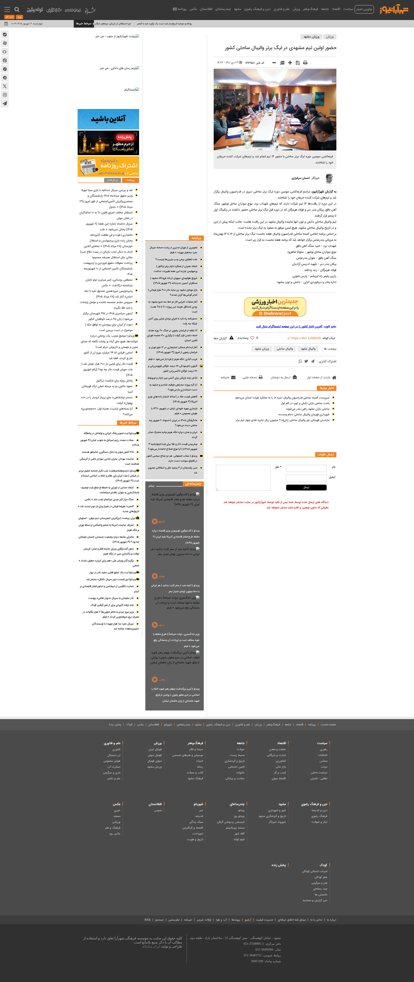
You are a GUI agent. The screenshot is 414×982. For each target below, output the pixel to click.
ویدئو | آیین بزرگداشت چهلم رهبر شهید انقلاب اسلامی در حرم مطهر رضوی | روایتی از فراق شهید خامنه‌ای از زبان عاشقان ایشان (175, 695)
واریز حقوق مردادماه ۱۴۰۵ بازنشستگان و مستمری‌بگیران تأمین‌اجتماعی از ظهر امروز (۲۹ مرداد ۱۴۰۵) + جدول (106, 201)
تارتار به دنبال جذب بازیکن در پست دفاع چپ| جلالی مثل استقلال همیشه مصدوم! (106, 255)
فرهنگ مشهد (195, 778)
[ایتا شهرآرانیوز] (5, 60)
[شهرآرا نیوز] (394, 8)
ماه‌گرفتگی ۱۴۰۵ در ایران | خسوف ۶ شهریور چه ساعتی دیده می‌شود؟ (173, 423)
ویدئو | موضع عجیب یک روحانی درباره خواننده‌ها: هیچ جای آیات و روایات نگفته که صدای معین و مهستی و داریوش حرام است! (109, 342)
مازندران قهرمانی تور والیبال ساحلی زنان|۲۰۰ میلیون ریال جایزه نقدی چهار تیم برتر (282, 420)
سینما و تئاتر (196, 749)
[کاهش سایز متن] (272, 64)
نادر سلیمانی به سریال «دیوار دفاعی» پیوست (111, 598)
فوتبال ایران (155, 749)
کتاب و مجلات (195, 772)
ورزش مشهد (311, 36)
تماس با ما (316, 920)
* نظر (278, 467)
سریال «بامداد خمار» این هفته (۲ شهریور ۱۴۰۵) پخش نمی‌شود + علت (109, 227)
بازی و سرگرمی (111, 772)
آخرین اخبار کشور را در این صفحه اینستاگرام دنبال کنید (289, 326)
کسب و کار (280, 772)
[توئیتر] (306, 361)
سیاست (348, 9)
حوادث (241, 749)
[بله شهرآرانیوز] (5, 34)
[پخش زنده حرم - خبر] (108, 143)
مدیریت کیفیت (264, 920)
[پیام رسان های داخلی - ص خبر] (108, 76)
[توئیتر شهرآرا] (5, 86)
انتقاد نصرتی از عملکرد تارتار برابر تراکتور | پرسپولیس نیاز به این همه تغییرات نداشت (175, 268)
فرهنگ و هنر (112, 828)
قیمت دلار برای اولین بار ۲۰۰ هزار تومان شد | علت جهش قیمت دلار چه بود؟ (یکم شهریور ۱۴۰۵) (107, 370)
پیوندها (236, 920)
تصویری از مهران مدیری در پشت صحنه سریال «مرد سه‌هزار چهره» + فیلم (173, 250)
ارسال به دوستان (280, 377)
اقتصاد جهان (279, 778)
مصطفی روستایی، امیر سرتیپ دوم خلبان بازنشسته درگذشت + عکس (109, 283)
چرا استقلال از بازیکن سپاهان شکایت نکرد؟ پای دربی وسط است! (119, 24)
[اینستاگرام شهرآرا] (5, 95)
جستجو (159, 920)
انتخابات (322, 755)
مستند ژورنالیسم (235, 828)
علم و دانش (113, 778)
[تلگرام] (312, 361)
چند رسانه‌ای (320, 889)
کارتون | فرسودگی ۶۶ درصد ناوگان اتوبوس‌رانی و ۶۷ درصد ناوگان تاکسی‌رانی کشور (172, 368)
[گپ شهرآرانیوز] (5, 69)
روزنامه (182, 9)
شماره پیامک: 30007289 (266, 961)
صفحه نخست (328, 724)
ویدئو (241, 810)
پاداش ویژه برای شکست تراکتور (114, 380)
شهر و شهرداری (277, 810)
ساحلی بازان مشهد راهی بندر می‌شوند (307, 409)
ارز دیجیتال (114, 755)
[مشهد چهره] (53, 12)
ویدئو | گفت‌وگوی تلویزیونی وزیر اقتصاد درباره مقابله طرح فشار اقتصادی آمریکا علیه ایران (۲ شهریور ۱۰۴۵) (175, 537)
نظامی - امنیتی (318, 778)
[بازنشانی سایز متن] (280, 63)
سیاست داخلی (319, 772)
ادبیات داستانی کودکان (314, 871)
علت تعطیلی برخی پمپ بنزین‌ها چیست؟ (176, 259)
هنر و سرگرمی (319, 883)
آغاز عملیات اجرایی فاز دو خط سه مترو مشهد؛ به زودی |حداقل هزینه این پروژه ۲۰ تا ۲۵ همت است (172, 307)
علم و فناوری (282, 9)
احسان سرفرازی (301, 178)
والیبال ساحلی (285, 349)
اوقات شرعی (204, 920)
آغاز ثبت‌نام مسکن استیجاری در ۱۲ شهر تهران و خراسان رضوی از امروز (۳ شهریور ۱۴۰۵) (173, 349)
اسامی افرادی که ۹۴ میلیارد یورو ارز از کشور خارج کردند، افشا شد (108, 355)
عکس (193, 9)
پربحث (130, 180)
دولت (324, 767)
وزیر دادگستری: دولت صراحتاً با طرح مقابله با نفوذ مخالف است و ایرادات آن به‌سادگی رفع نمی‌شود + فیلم (176, 640)
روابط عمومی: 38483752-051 (262, 955)
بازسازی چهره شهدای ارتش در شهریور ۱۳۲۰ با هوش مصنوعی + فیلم (174, 411)
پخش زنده (115, 724)
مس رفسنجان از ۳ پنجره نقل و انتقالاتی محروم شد (172, 470)
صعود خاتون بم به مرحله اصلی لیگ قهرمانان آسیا (107, 389)
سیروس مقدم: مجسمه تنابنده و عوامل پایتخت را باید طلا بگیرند (106, 305)
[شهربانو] (90, 11)
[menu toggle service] (7, 10)
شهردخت (198, 833)
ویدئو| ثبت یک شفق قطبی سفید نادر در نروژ (112, 572)
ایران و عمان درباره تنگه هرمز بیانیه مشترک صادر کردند (172, 434)
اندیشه (199, 816)
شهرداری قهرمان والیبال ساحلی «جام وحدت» (303, 414)
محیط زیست (237, 755)
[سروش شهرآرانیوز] (5, 77)
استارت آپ (113, 767)
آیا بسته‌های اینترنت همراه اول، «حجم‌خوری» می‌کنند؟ (107, 411)
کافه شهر (240, 833)
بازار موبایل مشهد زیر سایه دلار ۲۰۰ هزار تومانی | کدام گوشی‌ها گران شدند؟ (172, 292)
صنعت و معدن (277, 749)
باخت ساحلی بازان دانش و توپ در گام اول (305, 403)
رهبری (323, 749)
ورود (19, 17)
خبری (117, 810)
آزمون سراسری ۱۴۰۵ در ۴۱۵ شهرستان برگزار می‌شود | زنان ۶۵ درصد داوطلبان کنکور (108, 316)
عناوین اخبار (364, 9)
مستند (116, 816)
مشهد (237, 9)
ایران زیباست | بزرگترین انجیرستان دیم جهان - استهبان (107, 518)
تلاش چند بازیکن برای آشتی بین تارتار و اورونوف (172, 378)
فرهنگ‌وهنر (310, 9)
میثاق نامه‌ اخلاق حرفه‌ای (292, 920)
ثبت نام (9, 17)
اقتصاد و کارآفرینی (192, 828)
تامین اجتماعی (236, 767)
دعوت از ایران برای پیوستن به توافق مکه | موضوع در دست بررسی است (109, 327)
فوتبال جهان (155, 755)
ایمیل (332, 477)
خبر (201, 810)
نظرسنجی (173, 920)
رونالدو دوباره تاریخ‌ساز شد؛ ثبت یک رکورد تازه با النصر (186, 24)
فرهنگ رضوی (319, 816)
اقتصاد (336, 9)
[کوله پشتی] (35, 11)
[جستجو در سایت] (17, 9)
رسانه (200, 767)
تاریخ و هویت (195, 839)
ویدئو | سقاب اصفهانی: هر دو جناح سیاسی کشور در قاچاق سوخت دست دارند (172, 458)
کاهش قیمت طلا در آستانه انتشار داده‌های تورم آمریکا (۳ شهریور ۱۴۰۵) (172, 399)
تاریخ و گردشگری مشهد (272, 816)
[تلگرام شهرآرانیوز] (5, 103)
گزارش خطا (220, 338)
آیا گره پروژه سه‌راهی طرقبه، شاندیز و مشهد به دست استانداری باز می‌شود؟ (173, 387)
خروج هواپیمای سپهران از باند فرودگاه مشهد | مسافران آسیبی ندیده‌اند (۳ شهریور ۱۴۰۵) (173, 280)
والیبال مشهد (308, 349)
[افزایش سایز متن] (288, 64)
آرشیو (248, 920)
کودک (129, 724)
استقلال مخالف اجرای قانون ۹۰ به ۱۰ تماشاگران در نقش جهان (106, 215)
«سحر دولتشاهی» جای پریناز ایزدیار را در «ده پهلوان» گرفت (107, 400)
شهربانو (168, 724)
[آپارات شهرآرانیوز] (5, 43)
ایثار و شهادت (319, 822)
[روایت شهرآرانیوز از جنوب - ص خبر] (108, 49)
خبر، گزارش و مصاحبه (315, 900)
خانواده (240, 772)
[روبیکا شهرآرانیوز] (5, 52)
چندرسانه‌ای (223, 9)
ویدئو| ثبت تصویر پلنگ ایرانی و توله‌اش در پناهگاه (110, 433)
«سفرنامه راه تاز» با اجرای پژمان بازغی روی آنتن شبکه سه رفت (172, 321)
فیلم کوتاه (239, 839)
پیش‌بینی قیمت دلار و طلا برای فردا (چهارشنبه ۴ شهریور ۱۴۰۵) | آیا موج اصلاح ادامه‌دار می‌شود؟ (172, 446)
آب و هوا (221, 920)
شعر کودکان (320, 877)
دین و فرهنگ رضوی (257, 9)
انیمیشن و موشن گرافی (231, 822)
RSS (148, 920)
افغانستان (206, 9)
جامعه (325, 9)
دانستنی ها (321, 894)
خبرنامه (225, 377)
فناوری (116, 749)
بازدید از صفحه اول (318, 377)
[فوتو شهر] (73, 11)
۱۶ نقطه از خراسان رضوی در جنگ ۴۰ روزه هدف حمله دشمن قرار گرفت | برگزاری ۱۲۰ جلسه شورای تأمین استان (172, 335)
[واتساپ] (300, 361)
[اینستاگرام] (108, 97)
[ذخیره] (296, 63)
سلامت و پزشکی (235, 778)
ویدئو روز (239, 816)
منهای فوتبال (154, 761)
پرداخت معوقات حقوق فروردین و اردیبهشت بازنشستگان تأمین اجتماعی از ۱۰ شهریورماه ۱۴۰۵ (108, 269)
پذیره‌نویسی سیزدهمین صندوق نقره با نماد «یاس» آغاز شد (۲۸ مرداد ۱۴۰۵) (108, 294)
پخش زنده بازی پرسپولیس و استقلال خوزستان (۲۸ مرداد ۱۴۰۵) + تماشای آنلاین (108, 243)
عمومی (158, 810)
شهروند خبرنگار (277, 822)
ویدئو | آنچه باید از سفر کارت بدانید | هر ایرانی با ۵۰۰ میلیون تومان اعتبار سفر (175, 588)
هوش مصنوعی (112, 761)
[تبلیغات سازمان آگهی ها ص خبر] (108, 166)
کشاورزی (281, 761)
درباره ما (331, 920)
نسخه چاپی (250, 377)
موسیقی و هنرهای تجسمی (187, 755)
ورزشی (116, 822)
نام (333, 467)
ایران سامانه (151, 946)
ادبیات (199, 761)
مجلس (323, 761)
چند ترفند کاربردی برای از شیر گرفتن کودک (112, 605)
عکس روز (114, 833)
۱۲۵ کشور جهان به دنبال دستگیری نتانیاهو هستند (108, 452)
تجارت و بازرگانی (276, 755)
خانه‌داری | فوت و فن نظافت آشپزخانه (111, 235)
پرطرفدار (112, 180)
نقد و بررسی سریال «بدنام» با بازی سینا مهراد (107, 190)
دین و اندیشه (319, 810)
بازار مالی (281, 767)
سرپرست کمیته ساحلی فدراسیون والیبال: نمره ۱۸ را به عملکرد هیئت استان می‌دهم (282, 397)
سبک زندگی (196, 822)
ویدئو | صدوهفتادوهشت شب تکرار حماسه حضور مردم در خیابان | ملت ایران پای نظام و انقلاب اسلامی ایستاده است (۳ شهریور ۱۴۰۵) (109, 476)
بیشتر (149, 485)
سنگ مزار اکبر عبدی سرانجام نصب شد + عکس (109, 499)
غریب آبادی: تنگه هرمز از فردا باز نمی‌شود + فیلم (172, 359)
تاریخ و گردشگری (234, 761)
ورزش (296, 9)
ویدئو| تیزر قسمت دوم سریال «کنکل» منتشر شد (111, 579)
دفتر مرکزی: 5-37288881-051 (262, 943)
